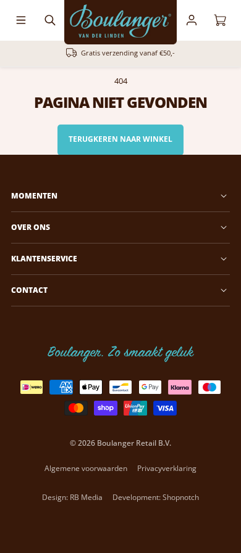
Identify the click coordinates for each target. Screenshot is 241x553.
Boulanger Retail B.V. (134, 443)
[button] (21, 20)
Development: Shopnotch (155, 497)
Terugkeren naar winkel (120, 139)
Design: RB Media (72, 497)
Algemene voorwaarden (85, 468)
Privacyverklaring (167, 468)
